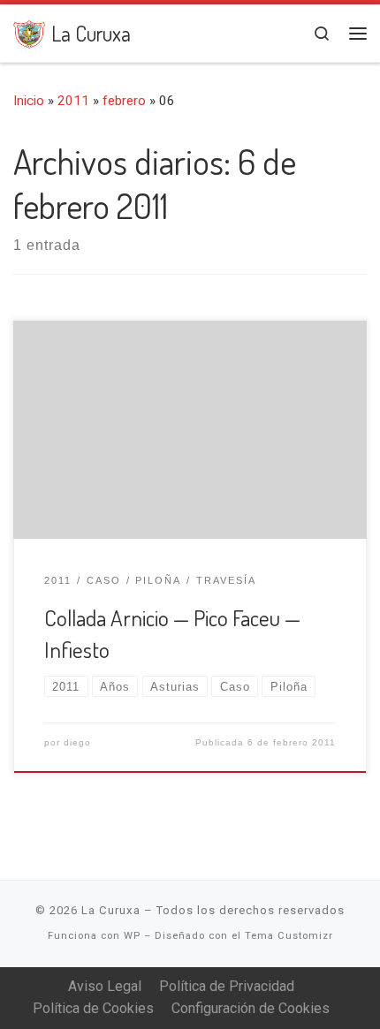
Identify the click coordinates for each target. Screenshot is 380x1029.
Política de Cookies (93, 1008)
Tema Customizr (289, 936)
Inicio (28, 101)
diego (77, 742)
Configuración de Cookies (250, 1008)
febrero (124, 101)
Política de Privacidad (226, 986)
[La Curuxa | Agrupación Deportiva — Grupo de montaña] (29, 31)
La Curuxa (111, 910)
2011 (73, 101)
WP (132, 936)
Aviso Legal (104, 986)
